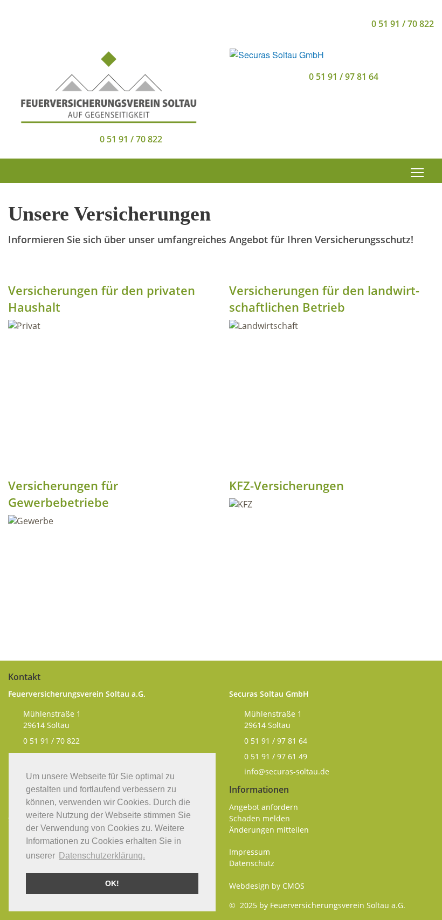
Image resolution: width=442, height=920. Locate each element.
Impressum (249, 852)
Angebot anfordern (263, 807)
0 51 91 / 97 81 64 (343, 77)
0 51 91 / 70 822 (402, 24)
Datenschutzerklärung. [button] (102, 855)
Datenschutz (251, 863)
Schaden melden (259, 818)
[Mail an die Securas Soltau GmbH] (282, 77)
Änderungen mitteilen (269, 830)
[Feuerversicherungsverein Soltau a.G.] (108, 85)
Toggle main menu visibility (417, 172)
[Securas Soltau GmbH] (277, 53)
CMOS (293, 886)
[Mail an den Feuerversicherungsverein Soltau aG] (342, 24)
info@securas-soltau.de (286, 771)
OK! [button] (112, 883)
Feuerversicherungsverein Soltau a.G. (337, 905)
